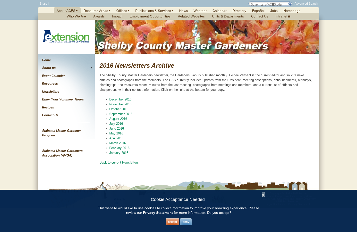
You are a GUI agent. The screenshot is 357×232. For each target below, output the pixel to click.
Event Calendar (53, 76)
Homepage (291, 11)
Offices (121, 11)
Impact (117, 16)
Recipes (48, 107)
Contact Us (259, 16)
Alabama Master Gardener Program (61, 133)
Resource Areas (96, 11)
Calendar (219, 11)
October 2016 (118, 109)
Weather (200, 11)
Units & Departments (228, 16)
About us (49, 68)
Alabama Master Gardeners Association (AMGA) (62, 153)
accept (172, 222)
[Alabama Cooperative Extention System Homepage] (66, 48)
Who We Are (76, 16)
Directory (239, 11)
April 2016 (116, 138)
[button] (289, 3)
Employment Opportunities (150, 16)
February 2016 (119, 148)
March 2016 (117, 143)
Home (46, 60)
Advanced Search (306, 3)
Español (258, 11)
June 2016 (116, 128)
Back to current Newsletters (119, 162)
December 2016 (120, 99)
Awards (99, 16)
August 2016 (118, 119)
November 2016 (120, 104)
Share (43, 3)
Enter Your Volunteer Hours (63, 99)
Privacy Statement (158, 213)
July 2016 (116, 123)
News (183, 11)
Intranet (281, 16)
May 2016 (116, 133)
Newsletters (50, 91)
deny (186, 222)
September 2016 (120, 114)
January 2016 (118, 153)
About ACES (66, 11)
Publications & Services (153, 11)
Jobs (274, 11)
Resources (50, 83)
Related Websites (191, 16)
